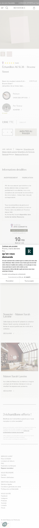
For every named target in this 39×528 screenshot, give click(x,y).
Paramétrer (10, 281)
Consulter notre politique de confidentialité (13, 274)
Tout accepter (29, 281)
